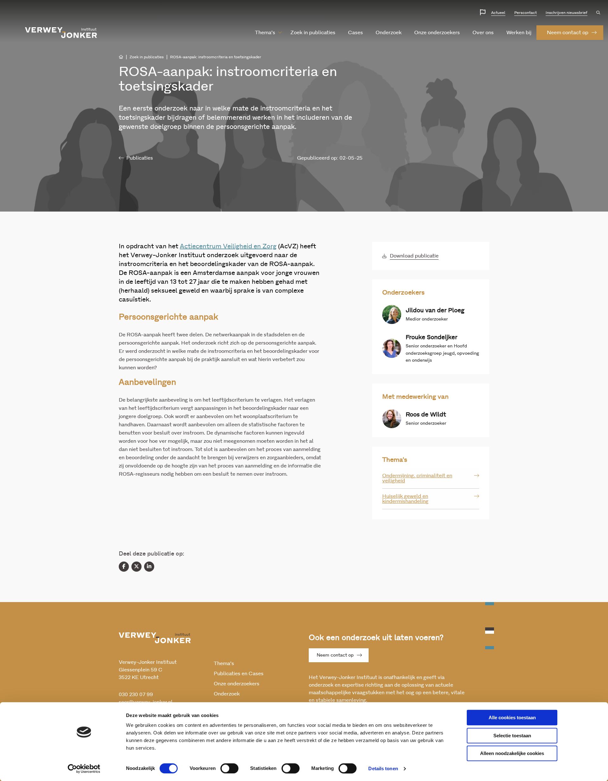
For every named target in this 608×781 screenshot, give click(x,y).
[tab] (430, 478)
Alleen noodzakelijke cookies (512, 753)
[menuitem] (265, 33)
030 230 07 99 (136, 694)
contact (567, 32)
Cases (355, 32)
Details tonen (383, 768)
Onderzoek (389, 32)
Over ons (483, 32)
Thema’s (265, 32)
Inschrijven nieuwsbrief (566, 13)
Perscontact (525, 13)
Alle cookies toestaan (512, 717)
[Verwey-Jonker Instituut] (61, 32)
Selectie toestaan (512, 735)
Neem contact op (335, 655)
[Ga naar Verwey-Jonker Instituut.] (121, 57)
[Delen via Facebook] (124, 567)
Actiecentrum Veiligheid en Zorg (228, 246)
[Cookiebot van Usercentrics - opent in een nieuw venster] (84, 768)
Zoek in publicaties (312, 32)
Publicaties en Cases (238, 673)
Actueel (498, 13)
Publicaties (139, 158)
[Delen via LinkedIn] (149, 567)
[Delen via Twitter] (136, 567)
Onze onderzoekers (437, 32)
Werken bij (518, 32)
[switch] (229, 768)
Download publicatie (414, 255)
